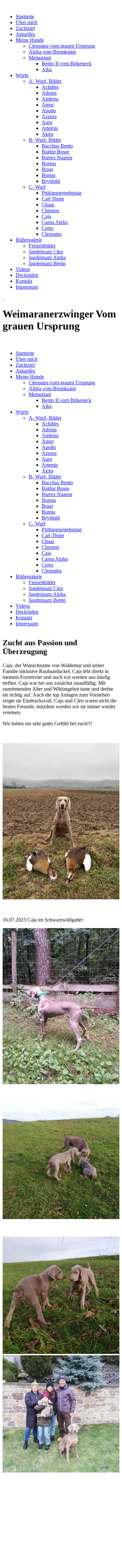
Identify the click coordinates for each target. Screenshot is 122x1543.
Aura (47, 122)
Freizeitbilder (42, 246)
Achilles (50, 87)
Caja (46, 216)
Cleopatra (51, 234)
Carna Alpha (55, 222)
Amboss (50, 99)
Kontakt (24, 281)
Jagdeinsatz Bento (47, 263)
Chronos (50, 210)
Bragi (47, 169)
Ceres (47, 228)
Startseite (25, 16)
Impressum (27, 287)
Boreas (49, 163)
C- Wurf (37, 187)
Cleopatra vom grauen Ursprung (62, 46)
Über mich (26, 22)
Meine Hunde (30, 40)
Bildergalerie (29, 240)
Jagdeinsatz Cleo (46, 251)
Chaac (48, 204)
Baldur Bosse (55, 151)
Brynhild (51, 181)
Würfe (22, 75)
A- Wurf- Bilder (45, 81)
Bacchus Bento (57, 146)
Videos (23, 269)
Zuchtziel (25, 28)
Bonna (48, 175)
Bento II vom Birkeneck (66, 63)
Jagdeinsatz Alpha (47, 257)
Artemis (50, 128)
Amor (48, 104)
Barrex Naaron (57, 157)
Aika (47, 69)
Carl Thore (53, 198)
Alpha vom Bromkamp (52, 52)
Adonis (49, 93)
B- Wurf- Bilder (45, 140)
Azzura (49, 116)
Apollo (49, 110)
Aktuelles (25, 34)
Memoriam (40, 57)
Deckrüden (27, 275)
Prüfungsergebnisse (62, 193)
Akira (47, 134)
